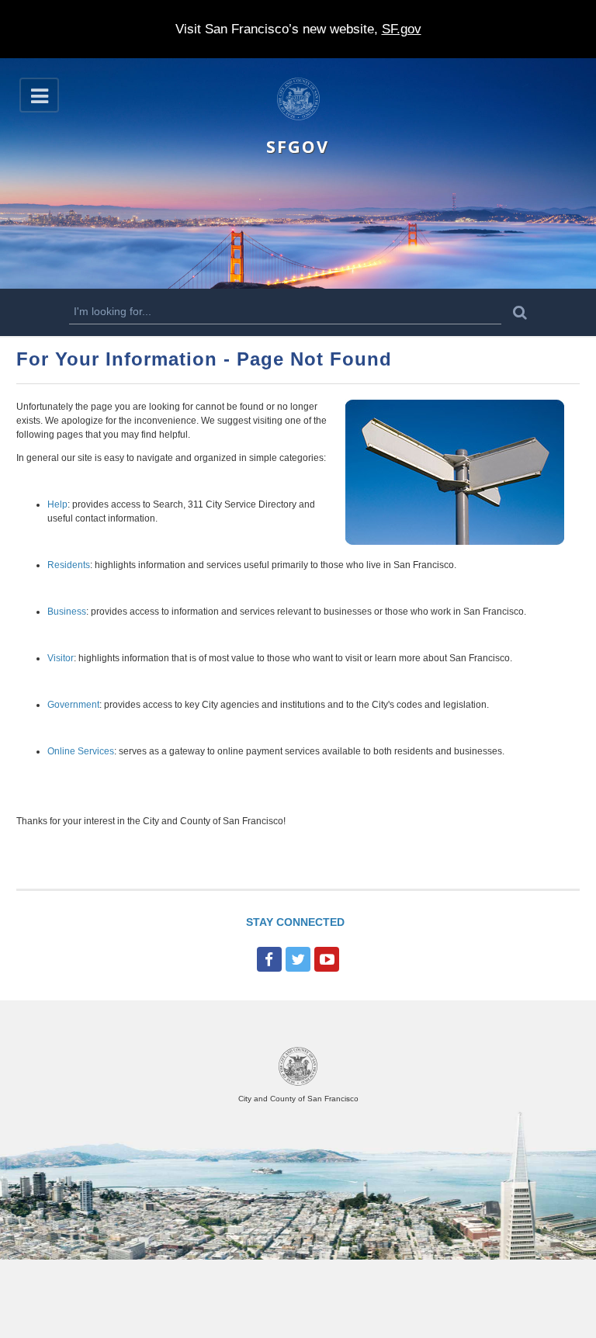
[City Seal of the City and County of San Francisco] (298, 1083)
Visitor (60, 658)
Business (66, 611)
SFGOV (297, 146)
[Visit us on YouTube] (326, 959)
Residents (68, 565)
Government (73, 704)
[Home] (298, 117)
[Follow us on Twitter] (298, 959)
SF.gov (401, 29)
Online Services (80, 751)
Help (57, 504)
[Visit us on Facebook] (269, 959)
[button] (39, 95)
